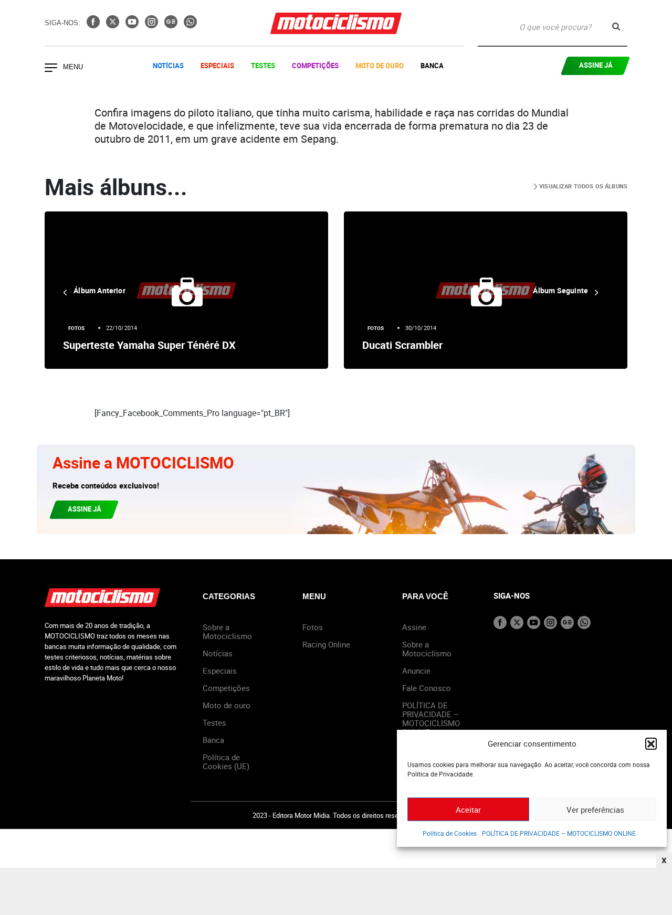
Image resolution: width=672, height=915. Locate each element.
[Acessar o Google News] (172, 25)
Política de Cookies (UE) (226, 761)
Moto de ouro (226, 705)
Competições (315, 65)
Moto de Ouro (379, 65)
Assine (414, 627)
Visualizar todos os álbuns (582, 186)
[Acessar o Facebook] (94, 25)
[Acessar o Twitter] (113, 25)
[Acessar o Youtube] (133, 25)
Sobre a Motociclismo (227, 631)
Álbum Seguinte (561, 290)
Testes (263, 65)
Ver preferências (595, 809)
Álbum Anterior (98, 290)
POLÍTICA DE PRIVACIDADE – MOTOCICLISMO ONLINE (559, 833)
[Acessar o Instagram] (152, 25)
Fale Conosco (426, 688)
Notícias (168, 65)
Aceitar (468, 809)
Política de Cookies (450, 833)
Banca (432, 65)
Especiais (217, 65)
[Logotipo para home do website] (336, 23)
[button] (651, 743)
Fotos (76, 328)
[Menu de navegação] (51, 68)
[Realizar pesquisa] (616, 26)
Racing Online (326, 644)
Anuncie (416, 670)
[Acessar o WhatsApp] (190, 25)
